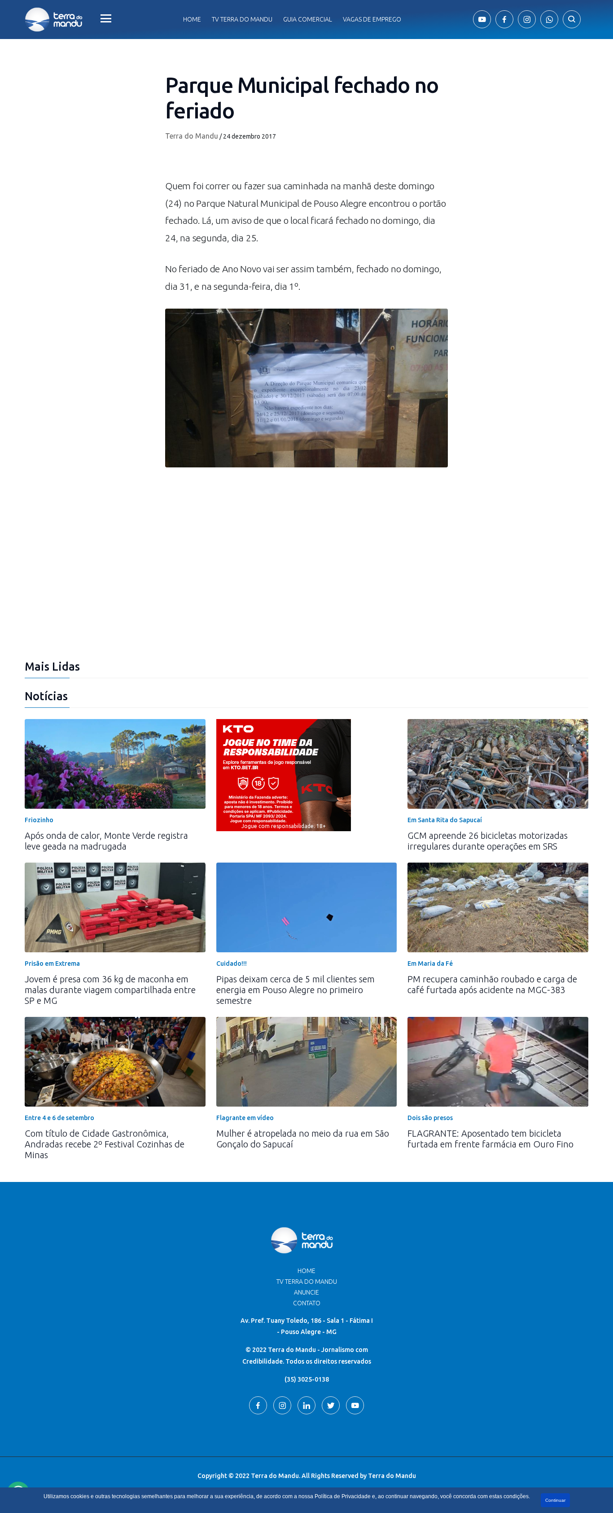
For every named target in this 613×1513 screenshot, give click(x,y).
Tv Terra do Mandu (242, 19)
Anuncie (306, 1292)
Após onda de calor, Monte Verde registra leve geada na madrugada (106, 840)
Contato (306, 1303)
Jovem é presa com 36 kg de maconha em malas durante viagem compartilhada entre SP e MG (110, 990)
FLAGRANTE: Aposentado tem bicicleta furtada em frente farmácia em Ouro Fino (490, 1138)
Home (192, 19)
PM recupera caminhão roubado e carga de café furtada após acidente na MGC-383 (492, 984)
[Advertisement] (306, 583)
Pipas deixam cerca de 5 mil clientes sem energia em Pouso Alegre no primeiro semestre (295, 990)
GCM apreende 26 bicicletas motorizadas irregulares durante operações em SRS (487, 840)
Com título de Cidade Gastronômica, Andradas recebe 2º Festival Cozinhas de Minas (104, 1144)
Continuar (555, 1500)
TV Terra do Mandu (306, 1281)
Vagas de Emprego (372, 19)
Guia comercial (307, 19)
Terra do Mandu (191, 136)
